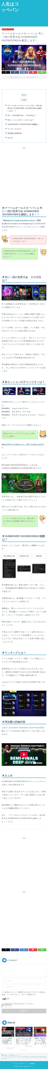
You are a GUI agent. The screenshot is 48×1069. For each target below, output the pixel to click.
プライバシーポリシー (20, 1063)
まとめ (10, 138)
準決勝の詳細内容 (14, 133)
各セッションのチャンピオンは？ (20, 120)
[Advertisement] (34, 13)
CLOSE (24, 99)
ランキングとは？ (14, 129)
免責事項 (32, 1063)
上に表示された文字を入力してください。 (19, 1004)
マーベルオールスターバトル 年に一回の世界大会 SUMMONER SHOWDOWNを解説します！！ (24, 108)
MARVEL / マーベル (8, 29)
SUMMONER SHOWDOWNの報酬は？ (23, 124)
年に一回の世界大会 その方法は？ (21, 115)
